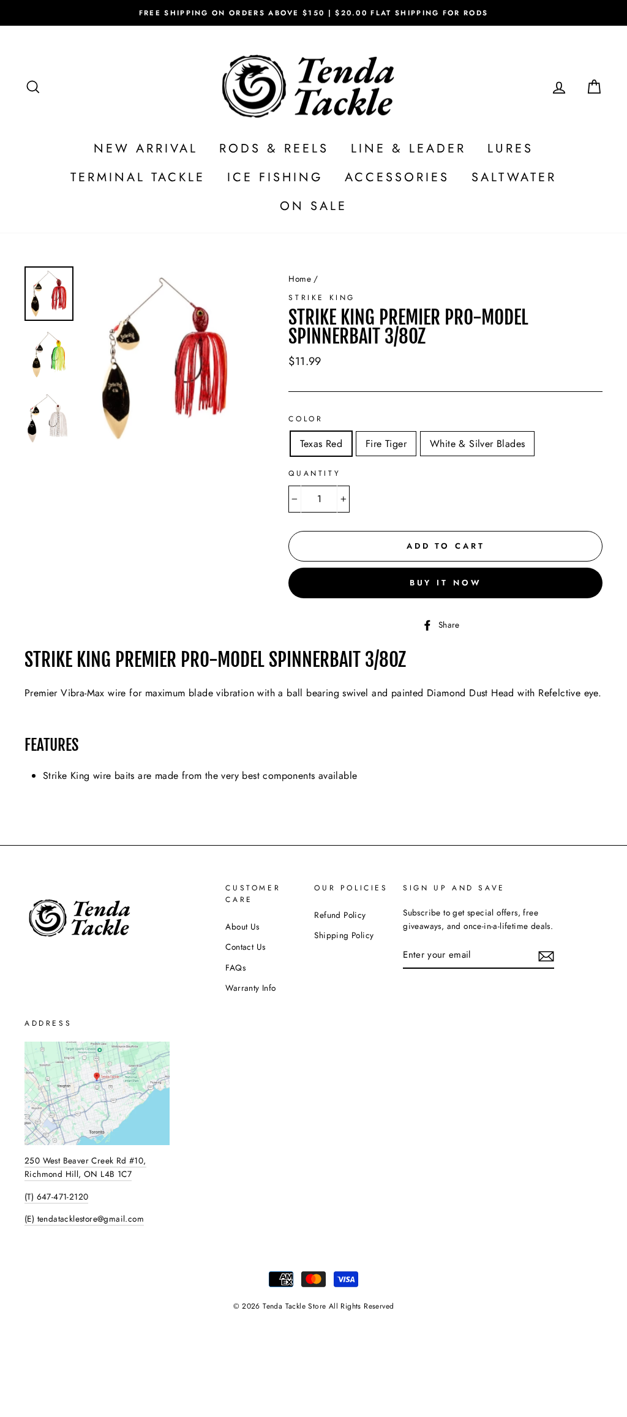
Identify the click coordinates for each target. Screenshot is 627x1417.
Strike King (321, 297)
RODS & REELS (274, 148)
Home (299, 278)
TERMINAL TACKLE (137, 177)
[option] (313, 13)
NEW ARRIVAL (146, 148)
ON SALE (313, 206)
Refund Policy (340, 915)
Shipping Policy (344, 935)
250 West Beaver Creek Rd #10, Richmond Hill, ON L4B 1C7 (85, 1167)
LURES (510, 148)
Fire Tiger (386, 444)
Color (305, 418)
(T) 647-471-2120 (56, 1196)
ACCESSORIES (397, 177)
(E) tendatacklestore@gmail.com (84, 1218)
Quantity (314, 473)
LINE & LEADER (408, 148)
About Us (242, 926)
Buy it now (446, 582)
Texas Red (321, 444)
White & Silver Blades (477, 444)
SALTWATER (514, 177)
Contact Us (245, 947)
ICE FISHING (275, 177)
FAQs (235, 967)
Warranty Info (250, 988)
